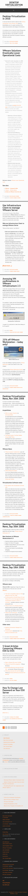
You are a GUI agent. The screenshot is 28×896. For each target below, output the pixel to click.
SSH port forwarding (8, 744)
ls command (5, 817)
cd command (5, 823)
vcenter (11, 197)
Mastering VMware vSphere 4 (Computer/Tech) (14, 780)
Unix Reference (7, 748)
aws (10, 43)
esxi (12, 680)
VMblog (12, 437)
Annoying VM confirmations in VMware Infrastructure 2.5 (12, 282)
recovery (18, 718)
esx (10, 680)
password (14, 718)
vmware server (16, 271)
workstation (5, 388)
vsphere (18, 197)
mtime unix (5, 854)
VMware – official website (11, 190)
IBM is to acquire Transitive (11, 413)
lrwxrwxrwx (5, 856)
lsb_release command (7, 872)
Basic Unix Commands (8, 740)
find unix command (7, 874)
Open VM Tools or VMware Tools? (11, 799)
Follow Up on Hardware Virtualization (12, 797)
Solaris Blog (5, 832)
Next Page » (13, 727)
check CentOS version (7, 843)
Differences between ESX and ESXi (13, 671)
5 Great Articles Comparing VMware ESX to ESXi (12, 648)
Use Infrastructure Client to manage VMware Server (12, 208)
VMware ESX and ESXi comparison (12, 664)
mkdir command (6, 819)
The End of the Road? (8, 801)
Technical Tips (12, 717)
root (21, 718)
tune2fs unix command (8, 868)
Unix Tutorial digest (7, 858)
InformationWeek (9, 414)
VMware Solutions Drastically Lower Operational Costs (12, 53)
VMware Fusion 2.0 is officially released (14, 605)
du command (5, 870)
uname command (6, 826)
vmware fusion (16, 638)
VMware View (8, 612)
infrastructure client (14, 332)
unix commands (6, 850)
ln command (5, 866)
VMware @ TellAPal (9, 479)
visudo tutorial (6, 852)
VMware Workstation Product (16, 369)
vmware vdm (22, 638)
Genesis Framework (23, 892)
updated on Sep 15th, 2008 (11, 595)
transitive (12, 515)
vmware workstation (17, 387)
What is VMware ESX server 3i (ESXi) (13, 662)
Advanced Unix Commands (9, 742)
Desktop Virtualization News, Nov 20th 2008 (14, 397)
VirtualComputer (8, 630)
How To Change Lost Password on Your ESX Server (14, 690)
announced (14, 612)
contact (6, 761)
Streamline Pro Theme (13, 892)
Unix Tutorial (5, 834)
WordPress (12, 893)
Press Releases (12, 196)
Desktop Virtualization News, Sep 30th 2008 (14, 525)
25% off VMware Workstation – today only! (13, 342)
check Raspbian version (8, 845)
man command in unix (7, 821)
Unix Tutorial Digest (8, 746)
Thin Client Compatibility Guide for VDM (14, 593)
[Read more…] (7, 266)
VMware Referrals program (11, 470)
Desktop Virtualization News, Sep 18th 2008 (14, 566)
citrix (13, 43)
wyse (9, 516)
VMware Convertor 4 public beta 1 (12, 452)
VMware (16, 43)
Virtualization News (13, 41)
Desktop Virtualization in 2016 (14, 17)
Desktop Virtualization (14, 3)
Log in (16, 893)
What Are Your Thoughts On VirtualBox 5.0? (13, 805)
